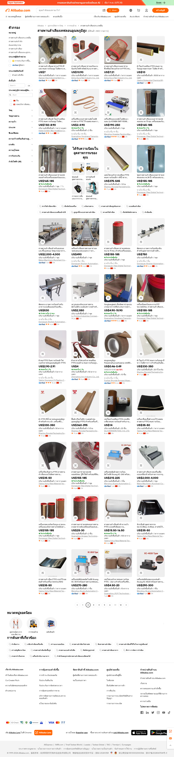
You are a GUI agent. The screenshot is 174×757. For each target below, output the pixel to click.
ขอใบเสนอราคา (79, 680)
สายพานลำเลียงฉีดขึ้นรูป (42, 650)
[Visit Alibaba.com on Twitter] (152, 712)
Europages (126, 745)
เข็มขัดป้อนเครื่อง (70, 206)
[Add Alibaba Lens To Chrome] (43, 732)
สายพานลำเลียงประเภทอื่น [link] (91, 26)
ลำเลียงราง (15, 644)
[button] (104, 10)
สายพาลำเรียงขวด (18, 656)
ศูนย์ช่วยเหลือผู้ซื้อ (114, 675)
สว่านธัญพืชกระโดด (19, 650)
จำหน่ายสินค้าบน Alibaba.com (152, 678)
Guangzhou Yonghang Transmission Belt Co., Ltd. (85, 136)
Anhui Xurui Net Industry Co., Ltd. (85, 78)
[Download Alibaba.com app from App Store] (139, 732)
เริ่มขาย (143, 683)
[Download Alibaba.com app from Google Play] (159, 732)
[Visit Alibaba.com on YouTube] (163, 712)
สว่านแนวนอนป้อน (57, 644)
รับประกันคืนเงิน (46, 680)
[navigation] (20, 315)
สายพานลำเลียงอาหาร (110, 650)
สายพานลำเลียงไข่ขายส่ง (81, 644)
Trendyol (116, 745)
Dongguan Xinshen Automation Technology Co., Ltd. (85, 263)
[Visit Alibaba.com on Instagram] (158, 712)
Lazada (87, 745)
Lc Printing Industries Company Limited (85, 316)
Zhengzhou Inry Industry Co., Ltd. (85, 377)
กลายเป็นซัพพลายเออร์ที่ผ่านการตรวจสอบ (153, 695)
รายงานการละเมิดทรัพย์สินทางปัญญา (119, 697)
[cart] (139, 11)
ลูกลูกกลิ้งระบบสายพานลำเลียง (84, 212)
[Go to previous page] (77, 605)
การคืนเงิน (111, 691)
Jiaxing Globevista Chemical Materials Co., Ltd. (151, 80)
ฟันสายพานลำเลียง (104, 644)
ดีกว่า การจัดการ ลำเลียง (134, 650)
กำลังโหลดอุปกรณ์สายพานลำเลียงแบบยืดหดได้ (73, 656)
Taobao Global (98, 745)
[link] (170, 731)
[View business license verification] (111, 753)
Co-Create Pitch (12, 680)
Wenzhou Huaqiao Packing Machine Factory (118, 134)
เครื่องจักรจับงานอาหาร (40, 656)
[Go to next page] (126, 605)
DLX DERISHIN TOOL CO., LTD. (117, 431)
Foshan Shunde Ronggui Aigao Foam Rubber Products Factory (118, 380)
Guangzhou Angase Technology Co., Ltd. (85, 536)
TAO (108, 745)
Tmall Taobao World (74, 745)
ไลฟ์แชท (110, 680)
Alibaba (41, 26)
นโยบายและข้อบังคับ (48, 703)
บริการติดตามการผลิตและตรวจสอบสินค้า (52, 697)
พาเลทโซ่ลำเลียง (109, 212)
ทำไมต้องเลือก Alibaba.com (16, 675)
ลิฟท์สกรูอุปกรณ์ (88, 650)
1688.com (59, 745)
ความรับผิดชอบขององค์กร (16, 685)
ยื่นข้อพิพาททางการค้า (116, 685)
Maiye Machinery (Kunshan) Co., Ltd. (52, 260)
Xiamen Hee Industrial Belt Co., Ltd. (52, 78)
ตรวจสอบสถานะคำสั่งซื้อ (150, 688)
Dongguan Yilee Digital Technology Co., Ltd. (151, 136)
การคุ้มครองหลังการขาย (49, 691)
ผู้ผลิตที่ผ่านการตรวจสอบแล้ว (85, 675)
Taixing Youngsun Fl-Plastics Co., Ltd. (52, 380)
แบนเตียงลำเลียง (135, 206)
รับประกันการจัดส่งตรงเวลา (50, 685)
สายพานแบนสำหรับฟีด (67, 650)
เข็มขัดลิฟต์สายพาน (130, 212)
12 (121, 605)
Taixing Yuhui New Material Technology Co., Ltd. (151, 431)
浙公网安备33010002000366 (131, 753)
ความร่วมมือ (145, 701)
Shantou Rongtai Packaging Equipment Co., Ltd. (118, 187)
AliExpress (48, 745)
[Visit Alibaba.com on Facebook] (142, 712)
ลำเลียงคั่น (148, 212)
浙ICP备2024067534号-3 (156, 753)
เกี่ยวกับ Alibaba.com (14, 669)
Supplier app (82, 732)
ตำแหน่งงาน (10, 691)
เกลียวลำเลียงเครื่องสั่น (35, 644)
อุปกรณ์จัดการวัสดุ (55, 26)
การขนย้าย (71, 26)
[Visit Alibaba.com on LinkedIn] (147, 712)
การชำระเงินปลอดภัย (48, 675)
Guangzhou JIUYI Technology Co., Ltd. (118, 593)
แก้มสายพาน (88, 206)
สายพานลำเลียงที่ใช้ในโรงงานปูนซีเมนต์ (133, 644)
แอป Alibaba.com (120, 732)
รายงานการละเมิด (114, 703)
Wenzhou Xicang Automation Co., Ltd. (118, 483)
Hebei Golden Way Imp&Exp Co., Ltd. (52, 131)
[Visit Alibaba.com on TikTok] (169, 712)
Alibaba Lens (14, 732)
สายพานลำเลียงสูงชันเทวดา (111, 206)
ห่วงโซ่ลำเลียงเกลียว (49, 206)
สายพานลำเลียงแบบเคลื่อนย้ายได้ (54, 212)
